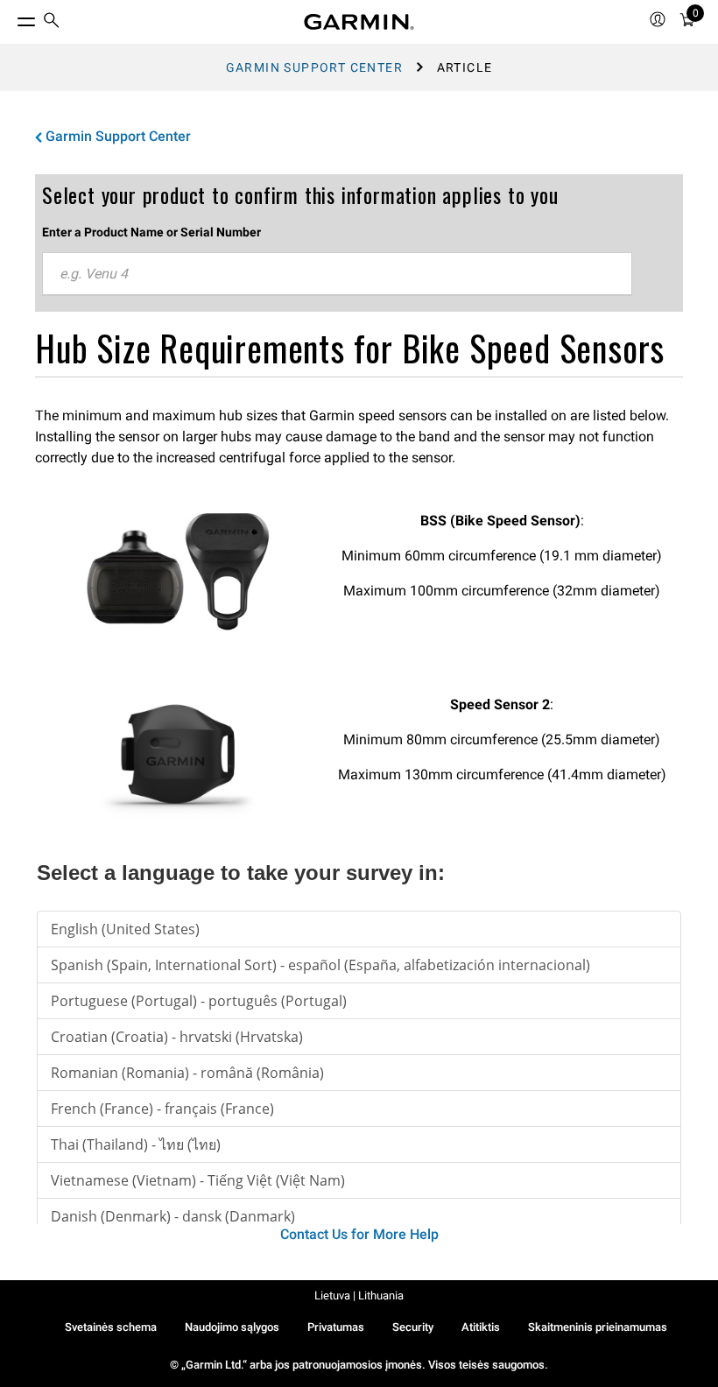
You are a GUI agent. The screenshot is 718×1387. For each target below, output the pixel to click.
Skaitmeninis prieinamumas (597, 1327)
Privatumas (335, 1327)
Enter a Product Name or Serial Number (151, 232)
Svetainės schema (111, 1327)
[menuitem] (52, 22)
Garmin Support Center (314, 67)
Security (412, 1327)
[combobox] (337, 274)
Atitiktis (480, 1327)
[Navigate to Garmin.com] (359, 22)
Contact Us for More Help (359, 1234)
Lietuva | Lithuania (359, 1295)
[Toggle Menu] (10, 17)
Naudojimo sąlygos (232, 1327)
